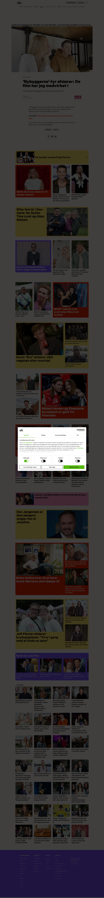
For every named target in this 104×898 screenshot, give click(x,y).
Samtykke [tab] (26, 435)
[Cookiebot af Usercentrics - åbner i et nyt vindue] (78, 430)
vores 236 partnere (28, 442)
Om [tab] (78, 435)
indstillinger (80, 448)
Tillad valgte (52, 467)
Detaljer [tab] (43, 435)
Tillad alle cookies (74, 467)
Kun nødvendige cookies (30, 467)
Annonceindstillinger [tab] (60, 435)
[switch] (43, 461)
